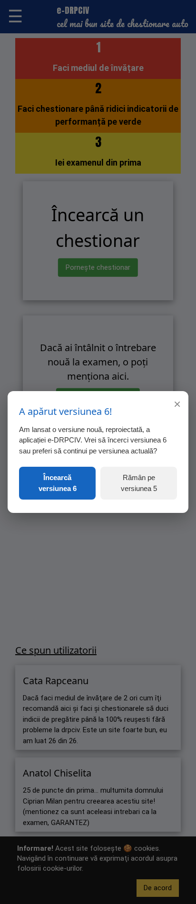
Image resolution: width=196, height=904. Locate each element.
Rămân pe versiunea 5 (139, 482)
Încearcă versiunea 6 (58, 482)
